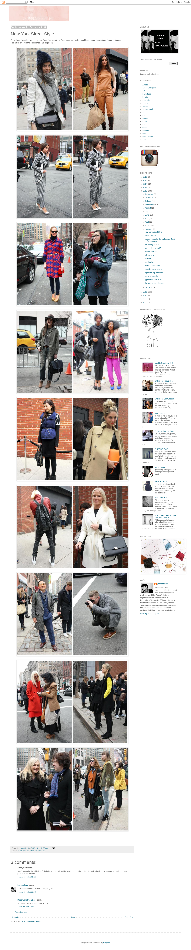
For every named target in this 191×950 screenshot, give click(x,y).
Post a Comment (21, 912)
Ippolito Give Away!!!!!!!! (164, 363)
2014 (145, 184)
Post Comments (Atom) (31, 921)
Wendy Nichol (150, 235)
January (148, 287)
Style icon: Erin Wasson (164, 399)
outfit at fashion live (152, 266)
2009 (145, 299)
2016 (145, 177)
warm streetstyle (151, 276)
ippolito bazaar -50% (153, 280)
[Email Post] (53, 848)
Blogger (106, 943)
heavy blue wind (151, 252)
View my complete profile (150, 614)
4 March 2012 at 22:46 (26, 892)
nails (144, 124)
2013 (145, 187)
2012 (145, 191)
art (144, 91)
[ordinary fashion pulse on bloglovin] (152, 347)
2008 (145, 302)
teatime (148, 259)
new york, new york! (153, 248)
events (20, 851)
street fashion (40, 851)
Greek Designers (149, 88)
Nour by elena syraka (153, 269)
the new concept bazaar (154, 283)
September (149, 204)
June (147, 215)
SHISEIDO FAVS (161, 449)
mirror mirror (160, 413)
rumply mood (160, 467)
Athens (145, 85)
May (147, 219)
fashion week (148, 109)
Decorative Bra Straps (27, 900)
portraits (146, 130)
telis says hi (149, 255)
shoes (145, 134)
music (145, 121)
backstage (147, 94)
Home (72, 917)
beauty (145, 97)
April (147, 222)
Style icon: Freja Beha (163, 381)
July (147, 211)
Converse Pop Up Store (164, 431)
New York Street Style (153, 232)
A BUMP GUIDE (161, 482)
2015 (145, 180)
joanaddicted (24, 848)
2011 (145, 292)
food (144, 112)
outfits (32, 851)
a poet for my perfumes (154, 273)
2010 (145, 295)
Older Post (129, 917)
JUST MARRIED (161, 497)
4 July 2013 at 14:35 (25, 907)
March (148, 225)
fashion (26, 851)
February (149, 229)
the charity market (152, 245)
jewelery (146, 118)
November (149, 197)
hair (144, 115)
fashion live (149, 262)
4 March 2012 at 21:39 (26, 877)
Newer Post (16, 917)
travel (145, 140)
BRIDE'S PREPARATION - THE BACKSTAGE (165, 516)
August (148, 208)
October (148, 201)
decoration (147, 100)
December (149, 194)
